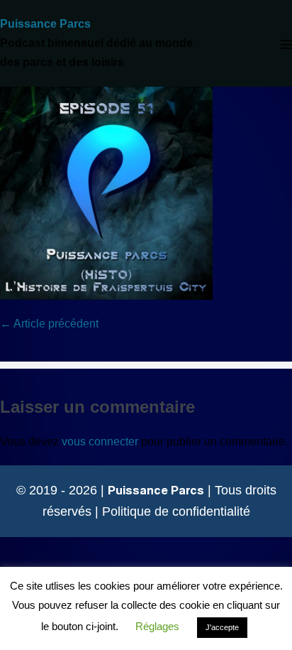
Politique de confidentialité (176, 511)
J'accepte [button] (222, 627)
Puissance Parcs (45, 24)
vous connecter (100, 441)
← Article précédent (49, 324)
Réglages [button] (157, 626)
